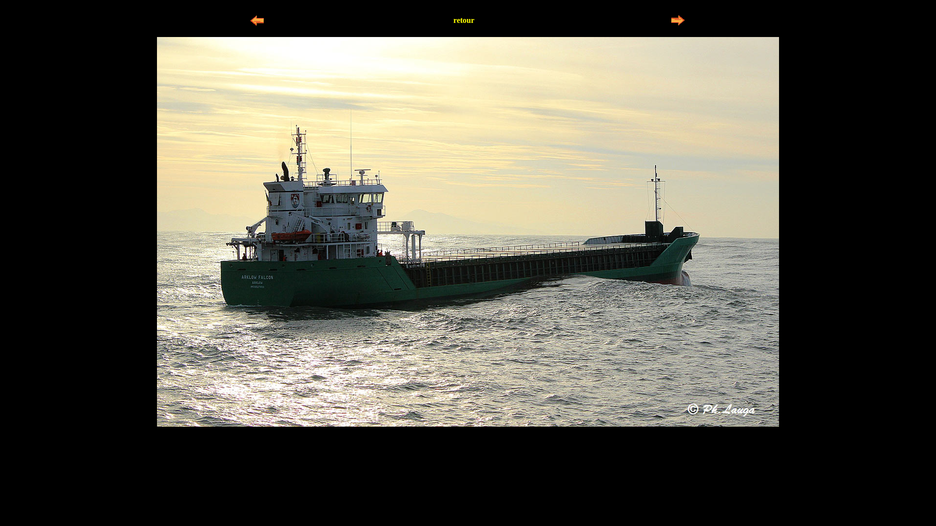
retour (463, 20)
